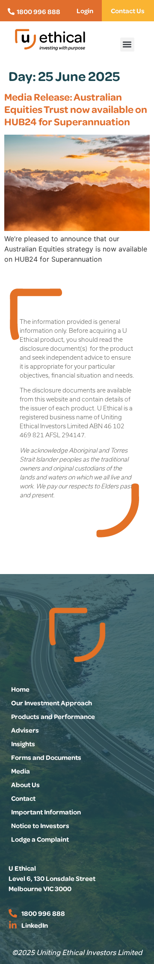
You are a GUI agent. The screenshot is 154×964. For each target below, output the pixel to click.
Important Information (46, 812)
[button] (127, 45)
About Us (25, 784)
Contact (23, 798)
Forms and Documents (46, 757)
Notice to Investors (40, 825)
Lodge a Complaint (40, 839)
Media (20, 771)
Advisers (25, 730)
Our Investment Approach (51, 702)
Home (20, 689)
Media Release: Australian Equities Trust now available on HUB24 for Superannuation (75, 109)
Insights (23, 743)
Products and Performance (53, 716)
